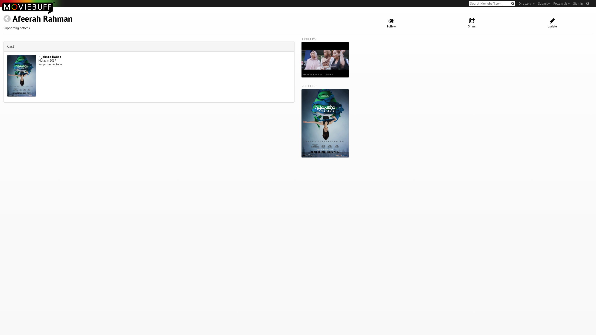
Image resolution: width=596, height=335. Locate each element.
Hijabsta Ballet (49, 57)
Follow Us (560, 3)
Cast (10, 46)
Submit (543, 3)
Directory (525, 3)
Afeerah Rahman (43, 18)
